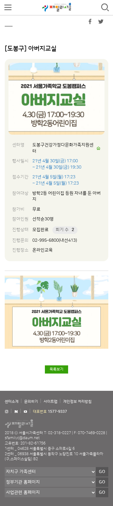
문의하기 (31, 402)
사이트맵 (50, 402)
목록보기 (56, 369)
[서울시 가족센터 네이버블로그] (16, 412)
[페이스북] (90, 22)
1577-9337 (57, 412)
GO (102, 471)
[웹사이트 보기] (98, 148)
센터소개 (12, 402)
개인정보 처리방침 (77, 402)
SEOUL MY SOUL (38, 423)
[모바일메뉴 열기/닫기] (8, 8)
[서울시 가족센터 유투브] (25, 412)
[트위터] (101, 22)
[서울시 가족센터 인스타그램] (6, 412)
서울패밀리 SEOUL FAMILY (56, 7)
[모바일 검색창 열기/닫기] (105, 8)
